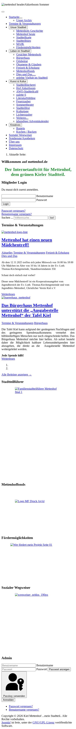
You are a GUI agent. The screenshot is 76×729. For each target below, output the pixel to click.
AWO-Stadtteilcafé (27, 91)
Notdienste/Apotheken (22, 138)
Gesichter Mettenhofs (28, 54)
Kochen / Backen (26, 131)
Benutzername (44, 196)
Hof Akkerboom (25, 88)
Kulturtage (22, 111)
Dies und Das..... (26, 74)
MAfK (20, 44)
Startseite (14, 17)
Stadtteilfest (23, 108)
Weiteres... (22, 117)
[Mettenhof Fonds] (38, 516)
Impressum (15, 144)
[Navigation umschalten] (2, 11)
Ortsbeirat (22, 61)
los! (52, 217)
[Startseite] (20, 18)
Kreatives (15, 125)
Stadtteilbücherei (26, 84)
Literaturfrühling (25, 98)
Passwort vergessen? (13, 210)
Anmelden (8, 699)
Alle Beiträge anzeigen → (16, 374)
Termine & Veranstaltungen (25, 23)
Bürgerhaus (23, 57)
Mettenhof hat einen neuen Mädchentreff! (26, 242)
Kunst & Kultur (18, 81)
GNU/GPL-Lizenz (43, 722)
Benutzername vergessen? (16, 214)
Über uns (14, 141)
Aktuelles (7, 252)
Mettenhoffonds (25, 71)
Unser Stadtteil (18, 27)
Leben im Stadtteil (20, 51)
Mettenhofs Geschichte (29, 30)
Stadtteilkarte (23, 37)
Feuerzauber (23, 101)
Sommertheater (25, 104)
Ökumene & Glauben (28, 64)
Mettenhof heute (25, 34)
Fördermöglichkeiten (28, 47)
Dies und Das (9, 256)
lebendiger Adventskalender (32, 121)
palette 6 (21, 94)
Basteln (20, 128)
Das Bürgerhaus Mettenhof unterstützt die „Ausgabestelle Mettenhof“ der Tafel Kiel (29, 310)
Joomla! (6, 722)
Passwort (41, 199)
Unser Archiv (24, 20)
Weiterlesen (8, 294)
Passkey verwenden (14, 696)
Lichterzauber (24, 114)
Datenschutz (16, 148)
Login (6, 204)
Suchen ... (7, 217)
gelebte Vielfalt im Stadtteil (32, 77)
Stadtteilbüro (23, 40)
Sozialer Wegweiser (20, 135)
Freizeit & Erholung (27, 67)
